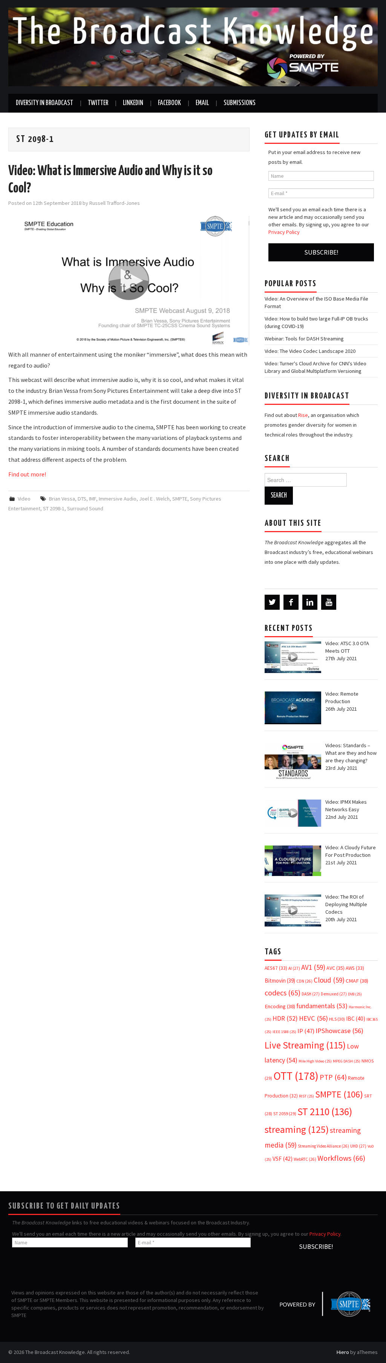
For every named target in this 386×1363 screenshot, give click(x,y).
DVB (355, 994)
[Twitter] (272, 602)
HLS (337, 1019)
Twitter (98, 103)
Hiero (343, 1352)
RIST (306, 1096)
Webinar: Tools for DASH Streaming (304, 338)
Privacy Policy (284, 232)
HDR (285, 1018)
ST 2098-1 (53, 508)
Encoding (280, 1006)
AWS (355, 968)
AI (294, 968)
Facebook (169, 103)
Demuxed (334, 994)
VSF (283, 1158)
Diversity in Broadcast (44, 103)
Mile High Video (315, 1061)
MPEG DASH (346, 1061)
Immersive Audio (117, 498)
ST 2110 (324, 1111)
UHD (358, 1146)
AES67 (276, 968)
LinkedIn (133, 103)
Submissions (240, 103)
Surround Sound (85, 508)
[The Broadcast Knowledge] (193, 46)
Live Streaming (305, 1045)
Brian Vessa (62, 498)
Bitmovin (280, 980)
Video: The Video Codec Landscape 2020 (310, 351)
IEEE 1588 (284, 1031)
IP (305, 1031)
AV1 (313, 967)
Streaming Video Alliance (323, 1146)
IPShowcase (339, 1030)
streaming (297, 1129)
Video (24, 498)
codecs (282, 992)
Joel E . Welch (154, 498)
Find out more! (27, 474)
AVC (335, 968)
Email (202, 103)
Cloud (329, 979)
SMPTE (179, 498)
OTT (296, 1076)
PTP (333, 1077)
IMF (92, 498)
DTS (82, 498)
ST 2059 (284, 1113)
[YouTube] (328, 602)
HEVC (313, 1018)
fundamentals (322, 1006)
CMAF (357, 980)
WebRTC (305, 1159)
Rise (303, 415)
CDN (304, 981)
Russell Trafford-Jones (114, 203)
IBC (355, 1018)
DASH (311, 994)
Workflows (341, 1158)
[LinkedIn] (309, 602)
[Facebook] (291, 602)
